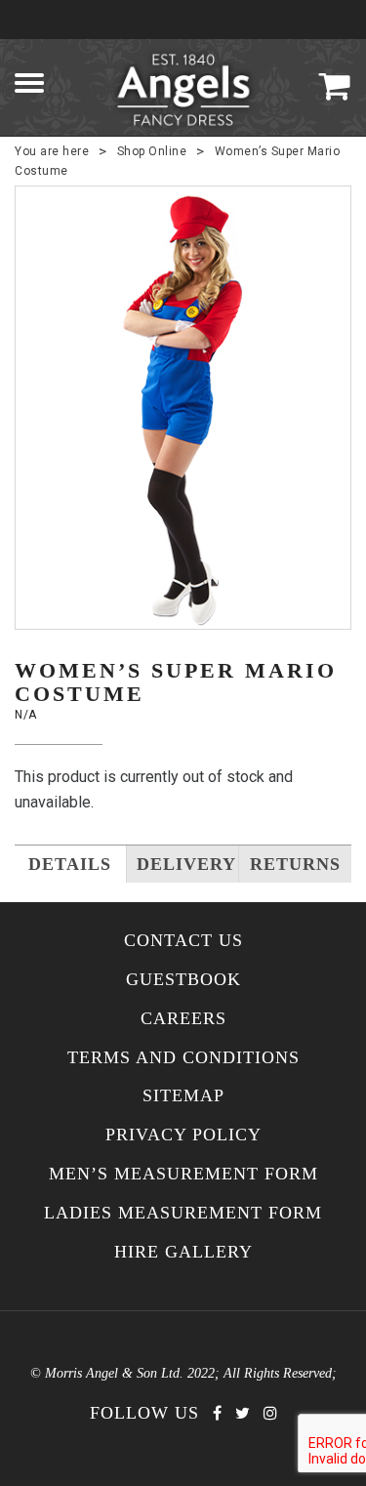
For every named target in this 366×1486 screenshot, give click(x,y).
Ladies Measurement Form (183, 1213)
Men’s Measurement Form (183, 1174)
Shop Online (152, 151)
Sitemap (183, 1096)
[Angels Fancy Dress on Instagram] (270, 1413)
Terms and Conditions (183, 1058)
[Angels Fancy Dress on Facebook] (217, 1413)
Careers (183, 1019)
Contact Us (183, 940)
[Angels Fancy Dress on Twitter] (242, 1413)
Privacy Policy (183, 1135)
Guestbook (183, 979)
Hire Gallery (183, 1252)
